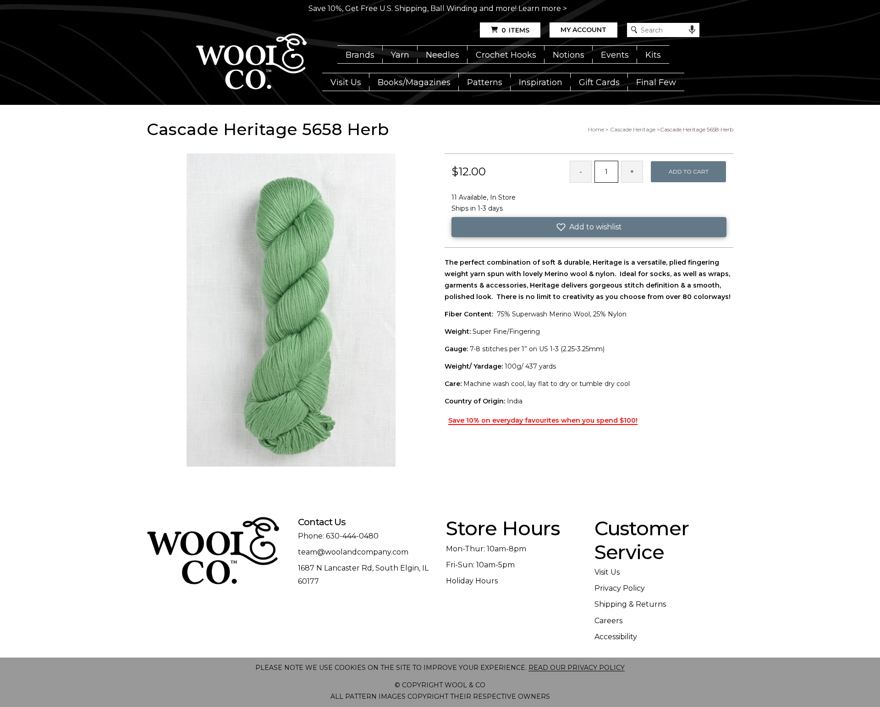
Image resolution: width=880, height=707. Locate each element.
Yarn (400, 55)
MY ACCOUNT (583, 30)
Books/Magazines (414, 82)
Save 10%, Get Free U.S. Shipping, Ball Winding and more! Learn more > (437, 8)
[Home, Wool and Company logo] (251, 62)
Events (615, 55)
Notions (568, 55)
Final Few (656, 82)
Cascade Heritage (632, 129)
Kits (653, 55)
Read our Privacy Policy (576, 667)
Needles (442, 55)
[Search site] (634, 30)
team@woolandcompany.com (353, 552)
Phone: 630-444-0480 (338, 536)
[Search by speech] (692, 30)
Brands (360, 55)
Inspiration (540, 82)
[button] (588, 227)
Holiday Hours (472, 580)
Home (596, 129)
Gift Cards (599, 82)
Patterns (484, 82)
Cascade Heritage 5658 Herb (696, 129)
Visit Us (345, 82)
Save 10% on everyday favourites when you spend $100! (543, 420)
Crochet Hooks (506, 55)
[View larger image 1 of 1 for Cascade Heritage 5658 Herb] (291, 310)
